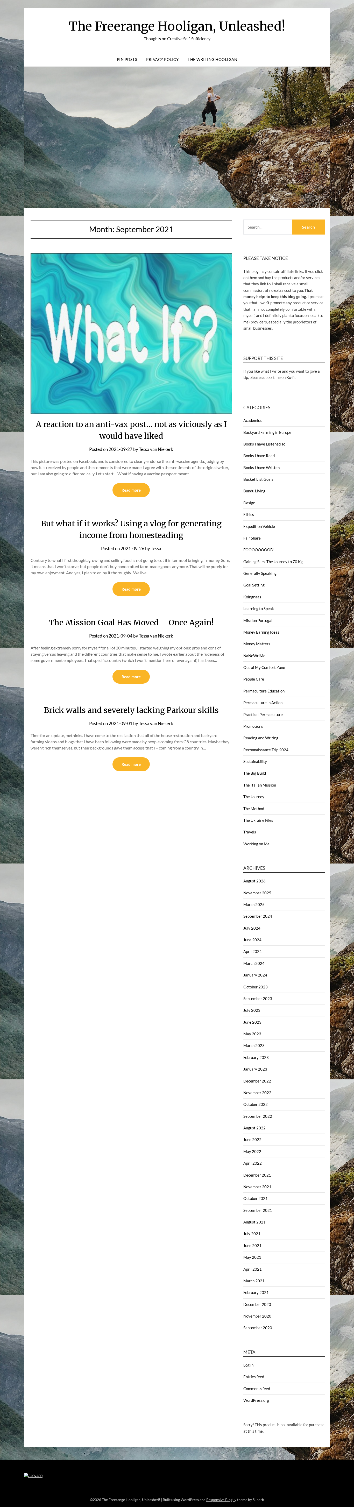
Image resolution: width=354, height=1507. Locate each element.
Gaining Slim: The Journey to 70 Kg (273, 561)
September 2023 (257, 998)
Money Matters (256, 643)
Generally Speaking (260, 573)
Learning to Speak (258, 608)
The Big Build (254, 773)
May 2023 (252, 1033)
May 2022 (252, 1151)
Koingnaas (252, 597)
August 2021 (254, 1222)
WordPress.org (256, 1400)
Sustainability (255, 761)
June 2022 (252, 1139)
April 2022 (252, 1163)
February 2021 (256, 1292)
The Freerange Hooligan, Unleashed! (177, 26)
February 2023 (256, 1057)
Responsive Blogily (221, 1499)
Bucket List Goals (258, 479)
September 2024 (257, 916)
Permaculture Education (264, 691)
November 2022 (257, 1092)
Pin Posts (127, 59)
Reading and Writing (260, 737)
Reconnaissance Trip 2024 (265, 749)
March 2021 (254, 1280)
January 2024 (255, 975)
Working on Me (256, 843)
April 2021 (252, 1269)
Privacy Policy (162, 59)
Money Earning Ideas (261, 632)
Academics (252, 420)
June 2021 (252, 1245)
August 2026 (254, 881)
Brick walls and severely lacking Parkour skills (131, 710)
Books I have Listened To (264, 444)
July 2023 (251, 1010)
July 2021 (251, 1233)
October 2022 (255, 1104)
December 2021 (257, 1175)
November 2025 (257, 892)
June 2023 (252, 1022)
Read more (131, 490)
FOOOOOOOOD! (258, 549)
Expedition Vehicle (259, 526)
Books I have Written (261, 467)
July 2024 (251, 928)
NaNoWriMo (254, 655)
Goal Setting (254, 585)
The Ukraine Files (258, 820)
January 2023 (255, 1069)
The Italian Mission (259, 785)
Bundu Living (254, 491)
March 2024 (254, 963)
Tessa (156, 548)
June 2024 (252, 939)
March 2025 (254, 904)
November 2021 (257, 1186)
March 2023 (254, 1045)
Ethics (248, 514)
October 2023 (255, 987)
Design (249, 502)
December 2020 (257, 1304)
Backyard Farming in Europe (267, 432)
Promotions (253, 726)
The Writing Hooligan (212, 59)
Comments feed (256, 1388)
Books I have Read (259, 455)
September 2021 (257, 1210)
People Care (253, 679)
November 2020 (257, 1316)
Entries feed (253, 1376)
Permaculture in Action (262, 702)
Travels (249, 832)
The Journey (253, 796)
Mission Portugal (257, 620)
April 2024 (252, 951)
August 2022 (254, 1128)
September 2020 (257, 1327)
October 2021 (255, 1198)
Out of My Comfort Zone (264, 667)
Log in (248, 1365)
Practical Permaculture (263, 714)
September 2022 (257, 1116)
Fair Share (252, 538)
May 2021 (252, 1257)
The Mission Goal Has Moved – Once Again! (131, 622)
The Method (253, 808)
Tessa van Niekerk (156, 449)
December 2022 (257, 1081)
